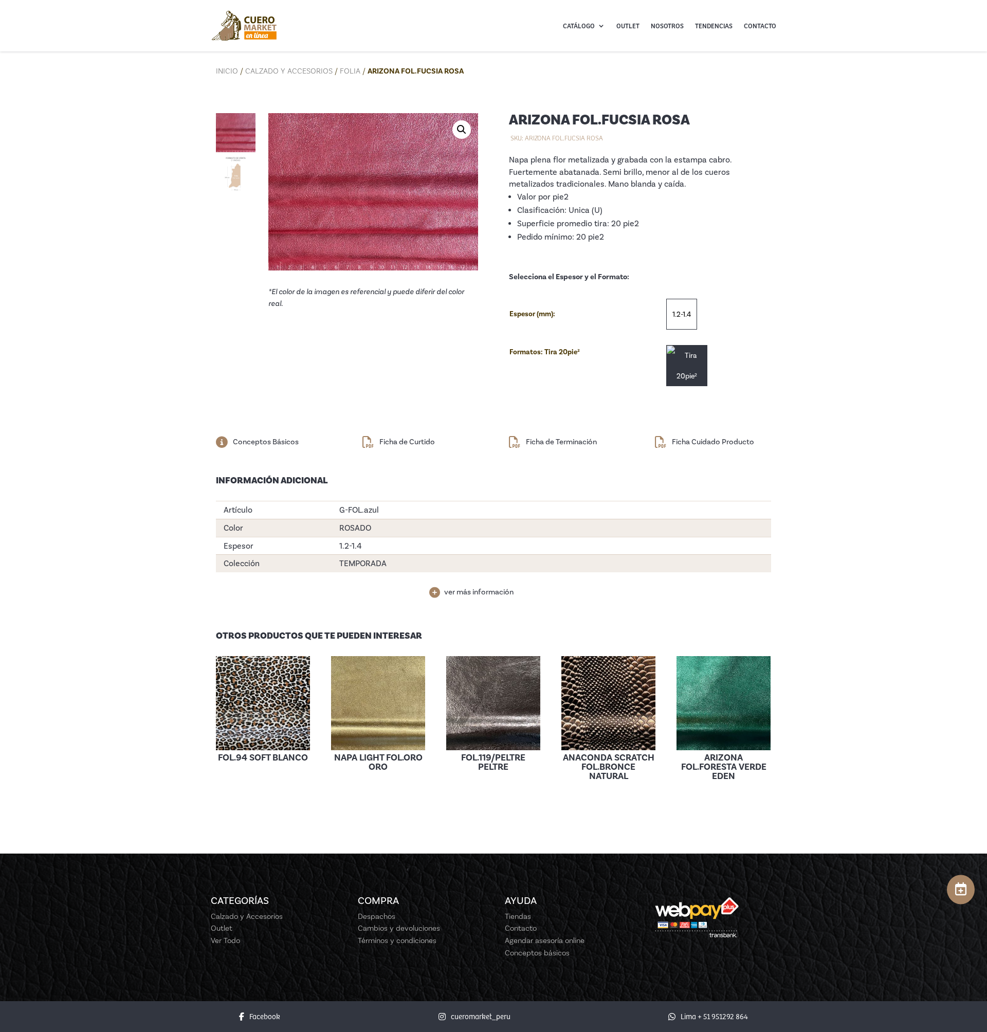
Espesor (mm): (532, 314)
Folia (350, 71)
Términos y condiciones (397, 940)
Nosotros (667, 25)
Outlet (627, 25)
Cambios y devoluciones (399, 928)
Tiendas (518, 916)
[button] (461, 129)
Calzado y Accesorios (289, 71)
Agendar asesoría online (544, 940)
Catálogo (579, 25)
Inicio (227, 71)
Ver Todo (225, 940)
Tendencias (714, 25)
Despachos (376, 916)
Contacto (760, 25)
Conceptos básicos (537, 952)
